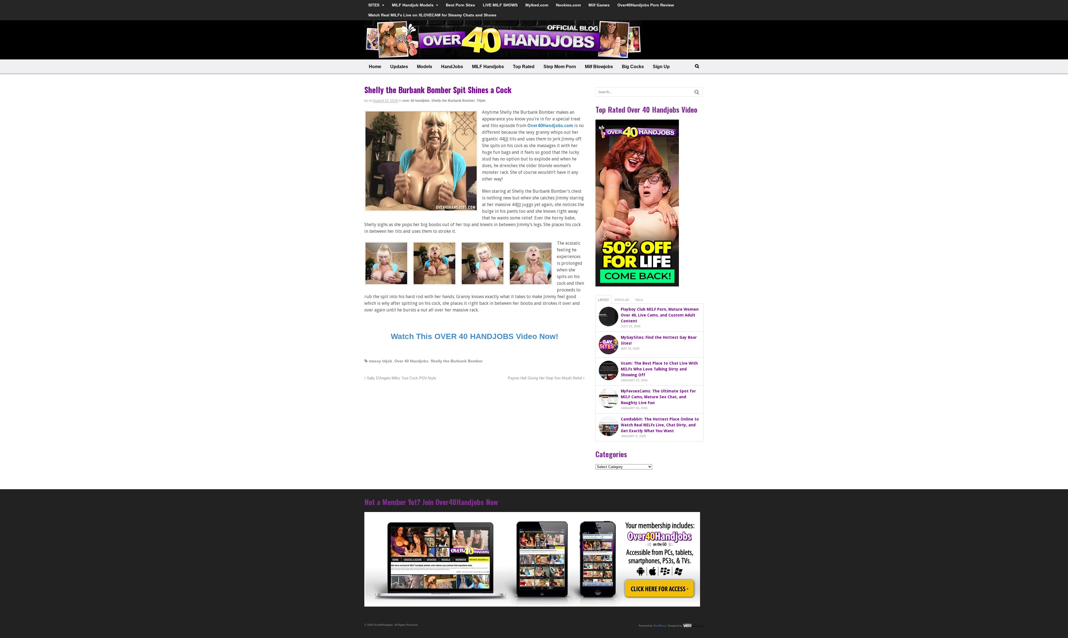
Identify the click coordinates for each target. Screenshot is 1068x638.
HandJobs (452, 66)
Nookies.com (568, 5)
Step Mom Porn (559, 66)
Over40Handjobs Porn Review (645, 5)
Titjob (481, 101)
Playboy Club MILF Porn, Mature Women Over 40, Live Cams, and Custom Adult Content (660, 315)
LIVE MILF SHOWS (500, 5)
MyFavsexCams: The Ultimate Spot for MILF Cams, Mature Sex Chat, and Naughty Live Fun (658, 397)
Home (375, 66)
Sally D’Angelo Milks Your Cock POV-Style (401, 378)
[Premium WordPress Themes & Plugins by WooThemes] (693, 625)
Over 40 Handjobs (411, 361)
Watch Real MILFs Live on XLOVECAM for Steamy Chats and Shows (432, 15)
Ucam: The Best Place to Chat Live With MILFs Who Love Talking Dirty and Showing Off (659, 369)
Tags (639, 299)
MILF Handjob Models (413, 5)
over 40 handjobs (416, 101)
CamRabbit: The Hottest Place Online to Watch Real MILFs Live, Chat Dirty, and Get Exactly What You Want (660, 425)
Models (424, 66)
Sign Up (661, 66)
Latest (603, 299)
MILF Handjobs (488, 66)
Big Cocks (633, 66)
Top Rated (524, 66)
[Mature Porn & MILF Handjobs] (503, 56)
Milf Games (599, 5)
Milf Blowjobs (599, 66)
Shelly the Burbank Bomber (453, 101)
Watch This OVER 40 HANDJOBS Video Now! (474, 336)
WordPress (659, 625)
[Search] (696, 92)
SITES (373, 5)
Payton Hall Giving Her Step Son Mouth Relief (545, 378)
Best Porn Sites (460, 5)
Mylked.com (536, 5)
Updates (399, 66)
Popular (622, 299)
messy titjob (380, 361)
